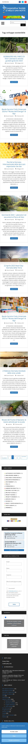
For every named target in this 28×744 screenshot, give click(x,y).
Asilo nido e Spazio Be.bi (13, 477)
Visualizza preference (14, 740)
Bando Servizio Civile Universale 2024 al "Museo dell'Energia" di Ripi (14, 111)
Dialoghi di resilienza (12, 479)
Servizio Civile (10, 499)
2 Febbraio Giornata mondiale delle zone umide (14, 372)
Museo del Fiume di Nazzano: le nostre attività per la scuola (14, 421)
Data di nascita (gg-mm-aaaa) (13, 581)
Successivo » (23, 457)
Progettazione (10, 494)
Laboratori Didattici (12, 488)
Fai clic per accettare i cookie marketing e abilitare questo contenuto (14, 623)
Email (7, 561)
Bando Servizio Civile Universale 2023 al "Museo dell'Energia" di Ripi (14, 318)
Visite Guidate (10, 505)
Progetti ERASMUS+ (11, 497)
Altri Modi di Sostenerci (13, 473)
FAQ (7, 484)
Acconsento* (12, 588)
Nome (7, 568)
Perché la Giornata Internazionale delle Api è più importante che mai (14, 164)
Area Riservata (5, 2)
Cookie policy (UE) (7, 663)
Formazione (9, 486)
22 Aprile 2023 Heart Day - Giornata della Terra (14, 267)
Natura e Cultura (11, 490)
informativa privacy (13, 591)
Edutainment (10, 482)
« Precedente (4, 457)
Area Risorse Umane (12, 475)
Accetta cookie (14, 731)
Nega (14, 736)
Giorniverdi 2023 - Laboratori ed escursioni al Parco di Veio (14, 216)
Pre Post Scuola (10, 492)
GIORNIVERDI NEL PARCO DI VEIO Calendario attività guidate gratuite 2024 (14, 58)
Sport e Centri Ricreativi (13, 503)
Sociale (8, 501)
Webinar (8, 507)
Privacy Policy (5, 661)
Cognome (8, 574)
